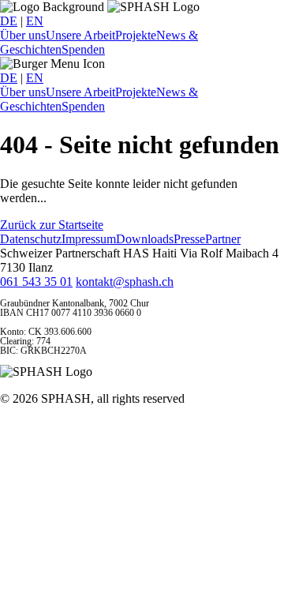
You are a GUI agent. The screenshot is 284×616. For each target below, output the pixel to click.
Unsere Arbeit (80, 35)
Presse (189, 239)
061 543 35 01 (36, 281)
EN (34, 21)
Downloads (145, 239)
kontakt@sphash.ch (125, 281)
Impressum (89, 239)
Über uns (23, 35)
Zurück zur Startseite (51, 224)
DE (8, 21)
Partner (223, 239)
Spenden (83, 49)
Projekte (135, 35)
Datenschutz (31, 239)
